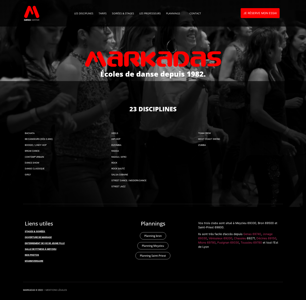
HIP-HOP (115, 139)
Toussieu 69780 (251, 242)
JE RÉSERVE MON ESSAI (260, 13)
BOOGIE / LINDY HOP (36, 145)
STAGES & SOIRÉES (35, 231)
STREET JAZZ (118, 186)
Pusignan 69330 (228, 242)
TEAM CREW (204, 133)
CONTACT (195, 13)
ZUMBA (202, 145)
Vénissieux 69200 (220, 238)
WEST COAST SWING (209, 139)
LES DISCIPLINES (83, 13)
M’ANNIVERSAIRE (34, 261)
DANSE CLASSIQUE (34, 168)
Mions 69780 (207, 242)
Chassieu (240, 238)
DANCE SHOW (32, 162)
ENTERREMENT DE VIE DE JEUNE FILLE (45, 243)
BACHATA (30, 133)
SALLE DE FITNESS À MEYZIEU (40, 249)
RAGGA (115, 151)
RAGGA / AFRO (118, 157)
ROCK (114, 162)
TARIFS (103, 13)
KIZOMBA (116, 145)
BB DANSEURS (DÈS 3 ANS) (39, 139)
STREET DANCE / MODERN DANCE (128, 180)
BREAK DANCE (32, 151)
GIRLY (28, 174)
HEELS (114, 133)
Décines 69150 (266, 238)
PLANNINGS (173, 13)
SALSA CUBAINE (119, 174)
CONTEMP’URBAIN (34, 157)
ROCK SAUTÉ (118, 168)
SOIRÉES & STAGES (123, 13)
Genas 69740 (252, 234)
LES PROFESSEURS (150, 13)
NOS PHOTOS (32, 255)
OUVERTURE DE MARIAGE (38, 237)
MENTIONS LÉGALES (56, 290)
